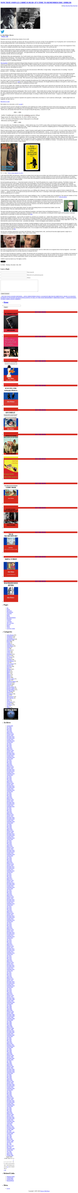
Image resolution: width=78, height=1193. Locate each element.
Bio (7, 608)
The (4, 63)
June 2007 (9, 1039)
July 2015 (9, 906)
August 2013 (10, 938)
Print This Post (73, 5)
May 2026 (9, 730)
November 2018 (11, 851)
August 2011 (10, 970)
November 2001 (11, 1118)
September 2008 (11, 1018)
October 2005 (10, 1059)
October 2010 (10, 984)
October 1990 (10, 1155)
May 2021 (9, 810)
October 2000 (10, 1129)
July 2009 (9, 1005)
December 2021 (10, 802)
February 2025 (10, 750)
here (31, 214)
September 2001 (11, 1121)
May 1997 (9, 1144)
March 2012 (10, 961)
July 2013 (9, 939)
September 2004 (11, 1072)
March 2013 (10, 944)
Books (8, 609)
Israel (8, 667)
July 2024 (9, 760)
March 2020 (10, 829)
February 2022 (10, 799)
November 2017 (11, 868)
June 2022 (9, 794)
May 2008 (9, 1024)
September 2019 (11, 838)
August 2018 (10, 855)
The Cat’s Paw (10, 623)
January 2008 (10, 1029)
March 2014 (10, 928)
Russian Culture (10, 688)
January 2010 (10, 996)
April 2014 (9, 927)
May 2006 (9, 1051)
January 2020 (10, 832)
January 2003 (10, 1099)
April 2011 (9, 976)
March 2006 (10, 1054)
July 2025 (9, 743)
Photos (8, 616)
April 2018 (9, 861)
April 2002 (9, 1111)
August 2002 (10, 1106)
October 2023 (10, 772)
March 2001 (10, 1125)
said (19, 81)
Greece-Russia (10, 663)
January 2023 (10, 784)
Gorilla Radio (10, 1178)
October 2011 (10, 968)
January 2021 (10, 816)
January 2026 (10, 735)
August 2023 (10, 775)
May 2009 (9, 1007)
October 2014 (10, 918)
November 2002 (11, 1102)
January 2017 (10, 881)
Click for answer (63, 197)
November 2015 (11, 901)
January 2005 (10, 1068)
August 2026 (10, 725)
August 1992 (10, 1150)
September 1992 (11, 1148)
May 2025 (9, 746)
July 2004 (9, 1074)
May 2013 (9, 942)
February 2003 (10, 1098)
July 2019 (9, 840)
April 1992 (9, 1152)
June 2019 (9, 842)
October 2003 (10, 1087)
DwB (8, 655)
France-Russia (10, 661)
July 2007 (9, 1037)
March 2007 (10, 1043)
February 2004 (10, 1081)
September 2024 (11, 757)
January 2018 (10, 865)
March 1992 (10, 1154)
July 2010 (9, 988)
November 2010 (11, 983)
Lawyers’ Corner (11, 628)
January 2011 (10, 980)
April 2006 (9, 1052)
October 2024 (10, 756)
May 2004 (9, 1077)
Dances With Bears (45, 1191)
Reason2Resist (10, 1180)
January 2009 (10, 1013)
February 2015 (10, 913)
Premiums (9, 619)
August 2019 (10, 839)
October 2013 (10, 935)
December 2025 (10, 736)
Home (6, 302)
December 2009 (10, 998)
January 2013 (10, 947)
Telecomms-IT (10, 696)
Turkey (8, 700)
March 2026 (10, 732)
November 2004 (11, 1070)
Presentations (10, 612)
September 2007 (11, 1035)
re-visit (20, 104)
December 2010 (10, 981)
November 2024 (11, 754)
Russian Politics (10, 689)
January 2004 (10, 1083)
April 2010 (9, 992)
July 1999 (9, 1135)
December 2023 (10, 769)
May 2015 (9, 909)
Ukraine (9, 703)
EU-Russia (9, 657)
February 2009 (10, 1011)
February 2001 (10, 1126)
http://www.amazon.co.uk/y (15, 173)
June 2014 (9, 924)
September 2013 (11, 936)
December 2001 (10, 1117)
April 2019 (9, 844)
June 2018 (9, 858)
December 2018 (10, 850)
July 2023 (9, 776)
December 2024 (10, 753)
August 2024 (10, 758)
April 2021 (9, 812)
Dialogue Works (11, 1176)
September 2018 (11, 854)
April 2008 (9, 1025)
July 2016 (9, 890)
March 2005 (10, 1065)
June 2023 (9, 777)
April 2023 (9, 780)
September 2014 (11, 920)
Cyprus (8, 652)
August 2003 (10, 1089)
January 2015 (10, 914)
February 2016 (10, 896)
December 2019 (10, 834)
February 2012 (10, 962)
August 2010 (10, 987)
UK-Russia (9, 702)
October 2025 (10, 739)
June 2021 (9, 809)
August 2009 (10, 1003)
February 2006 (10, 1055)
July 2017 (9, 873)
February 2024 (10, 766)
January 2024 (10, 768)
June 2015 (9, 907)
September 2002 (11, 1104)
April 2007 (9, 1042)
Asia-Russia (9, 637)
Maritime (9, 669)
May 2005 (9, 1062)
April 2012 (9, 959)
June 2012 (9, 957)
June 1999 (9, 1136)
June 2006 (9, 1050)
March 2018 (10, 862)
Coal (8, 648)
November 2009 (11, 999)
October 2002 (10, 1103)
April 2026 (9, 731)
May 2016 (9, 892)
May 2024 (9, 762)
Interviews (9, 610)
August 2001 (10, 1122)
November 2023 (11, 771)
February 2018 (10, 864)
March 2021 (10, 813)
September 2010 (11, 985)
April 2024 (9, 764)
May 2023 (9, 779)
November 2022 (11, 787)
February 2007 (10, 1044)
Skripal (8, 692)
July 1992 (9, 1151)
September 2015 (11, 903)
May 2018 (9, 860)
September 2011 (10, 969)
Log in (8, 1188)
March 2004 (10, 1080)
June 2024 (9, 761)
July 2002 (9, 1107)
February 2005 (10, 1066)
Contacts (9, 620)
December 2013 (10, 932)
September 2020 (11, 821)
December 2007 (10, 1031)
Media (8, 672)
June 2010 (9, 990)
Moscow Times (10, 678)
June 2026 (9, 728)
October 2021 (10, 805)
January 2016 (10, 898)
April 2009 (9, 1009)
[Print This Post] (66, 5)
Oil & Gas (9, 683)
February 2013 (10, 946)
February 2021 (10, 814)
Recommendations (11, 617)
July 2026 (9, 727)
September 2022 (11, 790)
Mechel (8, 670)
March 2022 (10, 798)
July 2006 (9, 1048)
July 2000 (9, 1130)
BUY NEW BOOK (40, 312)
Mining (8, 677)
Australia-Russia (11, 639)
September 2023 (11, 773)
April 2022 (9, 797)
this (15, 229)
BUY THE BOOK (40, 336)
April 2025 (9, 747)
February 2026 (10, 734)
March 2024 (10, 765)
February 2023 (10, 783)
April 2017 (9, 877)
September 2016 (11, 887)
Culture (8, 651)
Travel (8, 627)
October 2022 (10, 788)
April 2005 (9, 1063)
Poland (8, 685)
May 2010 (9, 991)
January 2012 (10, 964)
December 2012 (10, 948)
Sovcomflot (9, 693)
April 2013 (9, 943)
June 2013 (9, 940)
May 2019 (9, 843)
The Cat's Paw (10, 698)
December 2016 (10, 883)
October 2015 (10, 902)
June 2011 (9, 973)
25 (7, 1166)
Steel (8, 695)
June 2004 (9, 1076)
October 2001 (10, 1120)
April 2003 (9, 1095)
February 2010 (10, 995)
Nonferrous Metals (11, 681)
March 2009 (10, 1010)
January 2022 (10, 801)
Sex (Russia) (10, 691)
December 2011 (10, 965)
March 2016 (10, 895)
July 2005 (9, 1061)
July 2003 (9, 1091)
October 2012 (10, 951)
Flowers (9, 624)
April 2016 (9, 894)
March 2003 (10, 1096)
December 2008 (10, 1014)
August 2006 (10, 1047)
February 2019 (10, 847)
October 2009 (10, 1000)
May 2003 (9, 1094)
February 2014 (10, 929)
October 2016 (10, 886)
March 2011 (9, 977)
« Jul (5, 1170)
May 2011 (9, 974)
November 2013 (11, 933)
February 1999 (10, 1140)
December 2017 (10, 866)
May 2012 (9, 958)
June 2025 (9, 745)
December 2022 (10, 786)
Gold (8, 662)
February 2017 (10, 880)
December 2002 (10, 1100)
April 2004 (9, 1078)
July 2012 (9, 955)
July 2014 (9, 922)
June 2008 (9, 1022)
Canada (8, 643)
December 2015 (10, 899)
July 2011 (9, 972)
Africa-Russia (10, 635)
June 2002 (9, 1109)
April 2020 (9, 828)
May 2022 (9, 795)
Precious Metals (10, 687)
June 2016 (9, 891)
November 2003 (11, 1085)
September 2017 (11, 870)
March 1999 (10, 1139)
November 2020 (11, 818)
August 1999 (10, 1133)
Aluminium (9, 636)
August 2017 (10, 872)
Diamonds (9, 654)
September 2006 (11, 1046)
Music (8, 625)
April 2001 (9, 1124)
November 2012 (11, 950)
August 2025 (10, 742)
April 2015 (9, 910)
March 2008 (10, 1026)
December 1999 (10, 1132)
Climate (8, 647)
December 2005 (10, 1058)
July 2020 (9, 824)
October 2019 (10, 836)
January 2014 (10, 931)
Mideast (9, 674)
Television (9, 613)
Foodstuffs (9, 659)
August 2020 (10, 823)
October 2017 (10, 869)
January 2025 (10, 751)
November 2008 (11, 1016)
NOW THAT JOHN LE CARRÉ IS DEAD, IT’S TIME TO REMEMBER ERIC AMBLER (36, 2)
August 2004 (10, 1073)
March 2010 (10, 994)
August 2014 (10, 921)
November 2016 (11, 884)
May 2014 (9, 925)
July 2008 (9, 1021)
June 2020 (9, 825)
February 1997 (10, 1146)
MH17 (8, 673)
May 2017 (9, 876)
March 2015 (10, 912)
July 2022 (9, 792)
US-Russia (9, 704)
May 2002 (9, 1110)
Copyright (9, 621)
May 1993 (9, 1147)
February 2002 (10, 1114)
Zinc (8, 706)
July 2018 (9, 857)
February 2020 (10, 831)
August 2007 (10, 1036)
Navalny (9, 680)
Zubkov (9, 707)
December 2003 (10, 1084)
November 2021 (11, 803)
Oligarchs (9, 684)
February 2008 (10, 1028)
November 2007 (11, 1032)
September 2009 (11, 1002)
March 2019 (10, 846)
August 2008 (10, 1020)
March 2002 (10, 1113)
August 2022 (10, 791)
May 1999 (9, 1137)
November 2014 (11, 917)
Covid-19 (9, 650)
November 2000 (11, 1128)
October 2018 (10, 853)
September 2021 (11, 806)
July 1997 (9, 1143)
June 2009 (9, 1006)
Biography (9, 640)
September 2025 (11, 740)
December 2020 (10, 817)
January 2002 (10, 1115)
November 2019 (11, 835)
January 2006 (10, 1057)
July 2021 (9, 808)
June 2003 (9, 1092)
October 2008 (10, 1017)
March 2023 (10, 782)
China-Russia (10, 646)
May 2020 (9, 827)
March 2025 (10, 749)
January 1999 (10, 1141)
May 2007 (9, 1040)
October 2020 (10, 820)
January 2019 (10, 849)
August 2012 (10, 954)
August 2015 (10, 905)
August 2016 (10, 888)
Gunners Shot (10, 1179)
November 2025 (11, 738)
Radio (8, 615)
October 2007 (10, 1033)
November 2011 (10, 966)
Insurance (9, 665)
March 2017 (10, 879)
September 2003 (11, 1088)
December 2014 (10, 916)
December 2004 (10, 1069)
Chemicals (9, 644)
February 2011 (10, 979)
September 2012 (11, 953)
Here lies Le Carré (5, 101)
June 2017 (9, 875)
